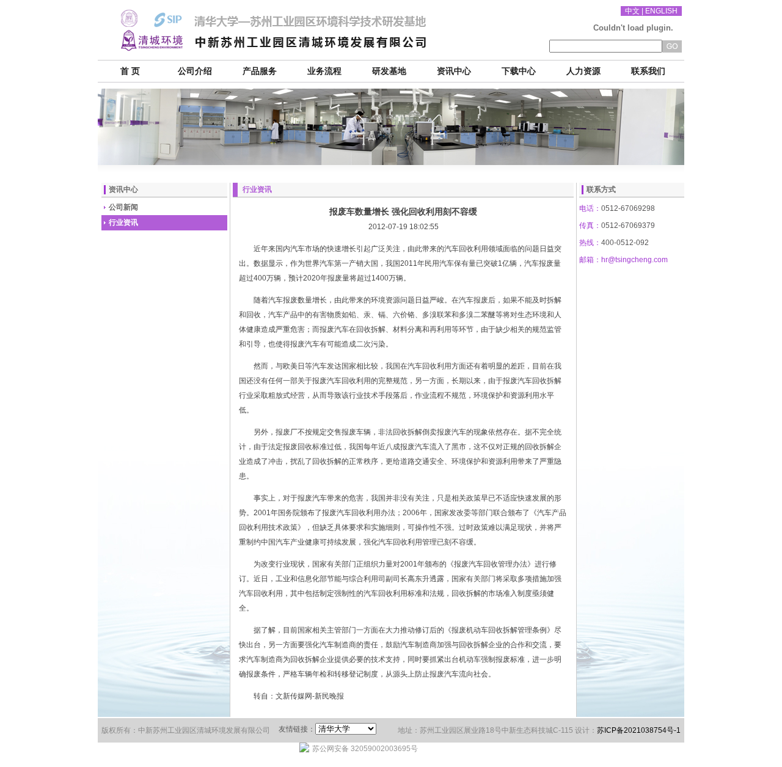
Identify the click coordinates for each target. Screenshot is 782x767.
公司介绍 (195, 71)
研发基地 (389, 71)
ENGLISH (661, 11)
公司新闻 (123, 207)
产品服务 (260, 71)
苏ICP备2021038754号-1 (639, 730)
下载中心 (519, 71)
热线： (590, 242)
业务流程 (324, 71)
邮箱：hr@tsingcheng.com (623, 259)
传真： (590, 225)
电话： (590, 208)
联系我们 (648, 71)
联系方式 (601, 189)
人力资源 (583, 71)
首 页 (130, 71)
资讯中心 (454, 71)
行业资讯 (123, 222)
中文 (632, 11)
